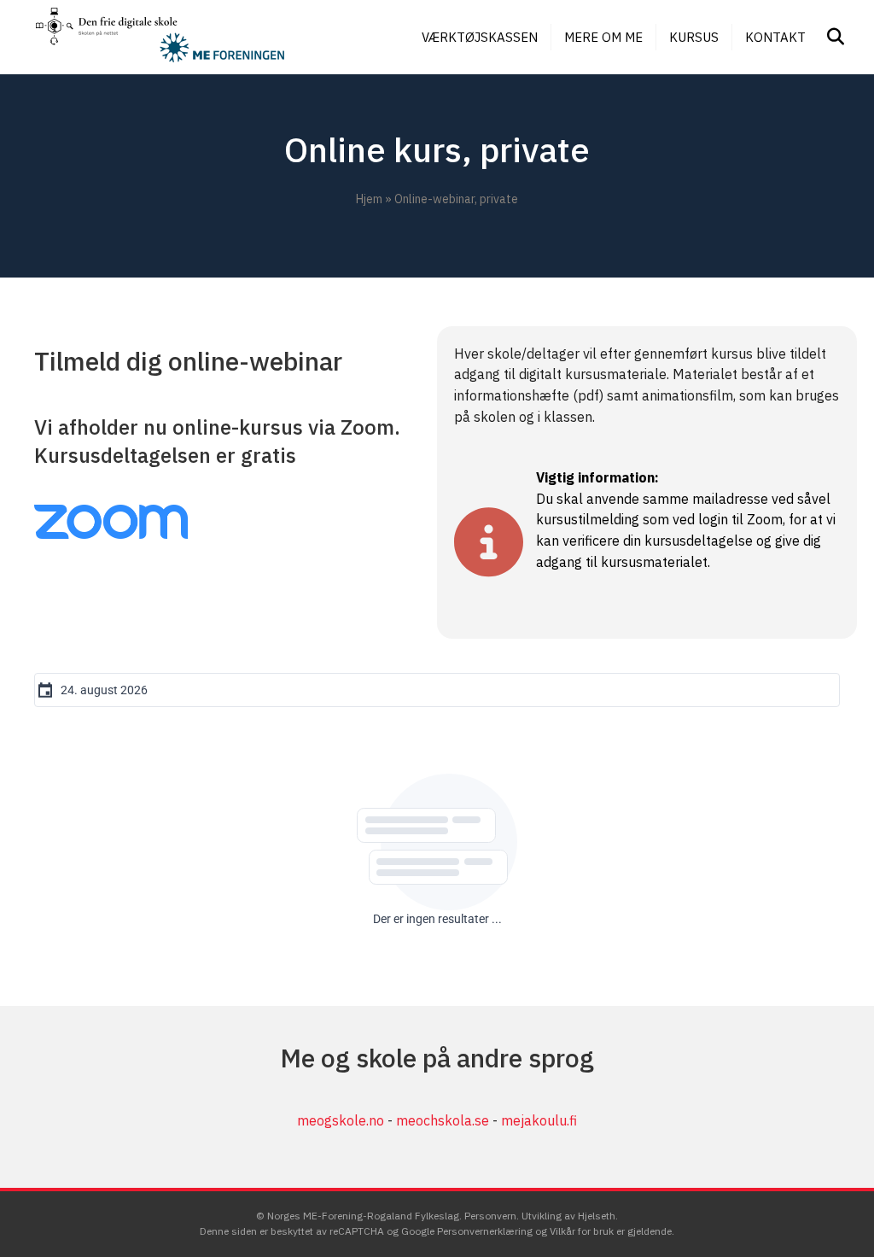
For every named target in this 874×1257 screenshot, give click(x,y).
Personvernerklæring (485, 1231)
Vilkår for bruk (582, 1231)
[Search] (829, 36)
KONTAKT (775, 37)
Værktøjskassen (480, 37)
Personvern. (492, 1215)
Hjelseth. (598, 1215)
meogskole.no (340, 1120)
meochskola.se (442, 1120)
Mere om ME (603, 37)
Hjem (369, 199)
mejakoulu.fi (539, 1120)
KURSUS (694, 37)
